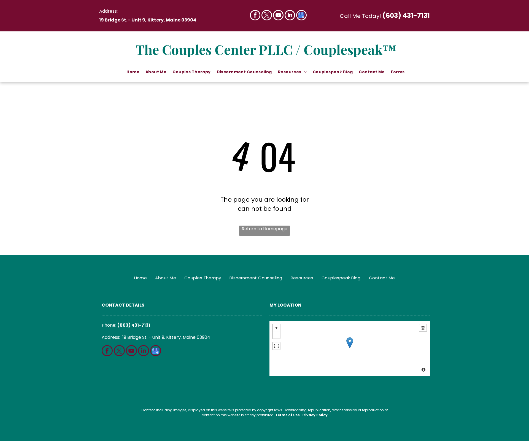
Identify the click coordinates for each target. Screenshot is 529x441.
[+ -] (349, 348)
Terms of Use (287, 415)
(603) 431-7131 (406, 15)
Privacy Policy (314, 415)
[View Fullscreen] (276, 346)
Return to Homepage (264, 229)
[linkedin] (290, 16)
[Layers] (423, 327)
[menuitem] (133, 72)
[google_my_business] (301, 16)
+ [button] (276, 327)
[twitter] (266, 16)
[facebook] (255, 16)
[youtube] (278, 16)
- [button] (276, 335)
